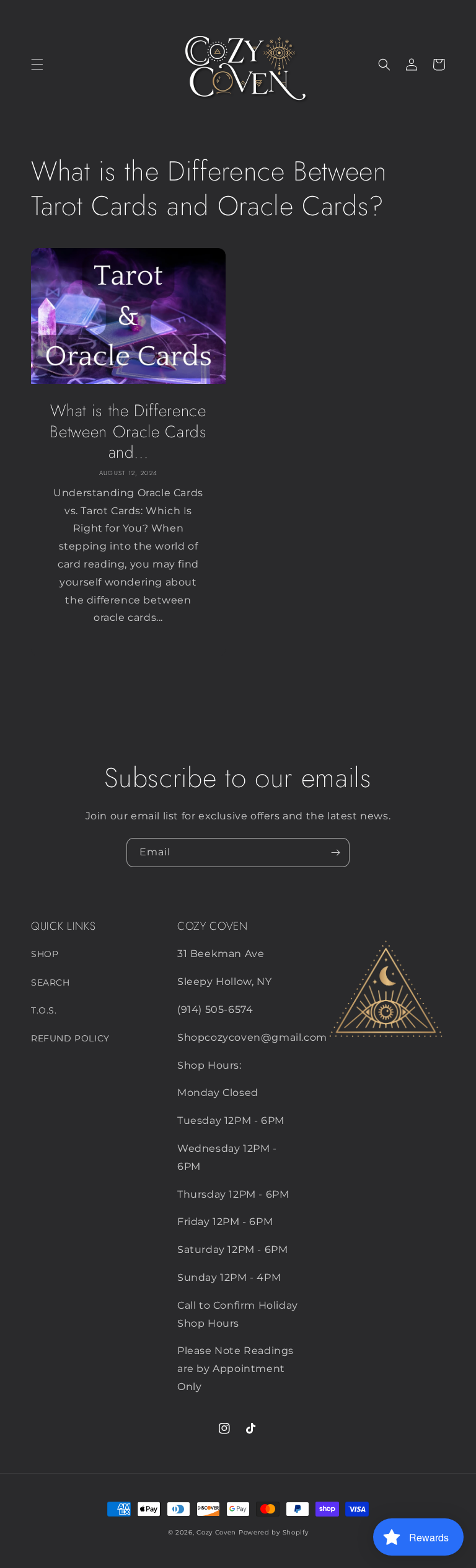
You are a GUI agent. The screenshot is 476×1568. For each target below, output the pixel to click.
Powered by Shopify (274, 1532)
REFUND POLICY (70, 1038)
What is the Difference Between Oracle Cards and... (128, 432)
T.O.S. (44, 1010)
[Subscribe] (335, 852)
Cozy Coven (216, 1532)
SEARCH (50, 982)
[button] (37, 64)
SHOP (44, 954)
